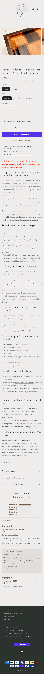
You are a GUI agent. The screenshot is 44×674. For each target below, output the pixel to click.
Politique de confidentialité (14, 630)
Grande (7, 98)
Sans (15, 89)
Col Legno (24, 670)
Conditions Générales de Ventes (16, 633)
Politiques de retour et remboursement (18, 636)
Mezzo (18, 98)
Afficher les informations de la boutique (18, 155)
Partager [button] (7, 462)
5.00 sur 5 (27, 497)
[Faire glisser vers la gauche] (17, 65)
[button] (4, 9)
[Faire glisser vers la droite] (27, 65)
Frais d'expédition (15, 81)
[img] (7, 526)
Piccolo (30, 98)
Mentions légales (10, 627)
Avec (6, 89)
